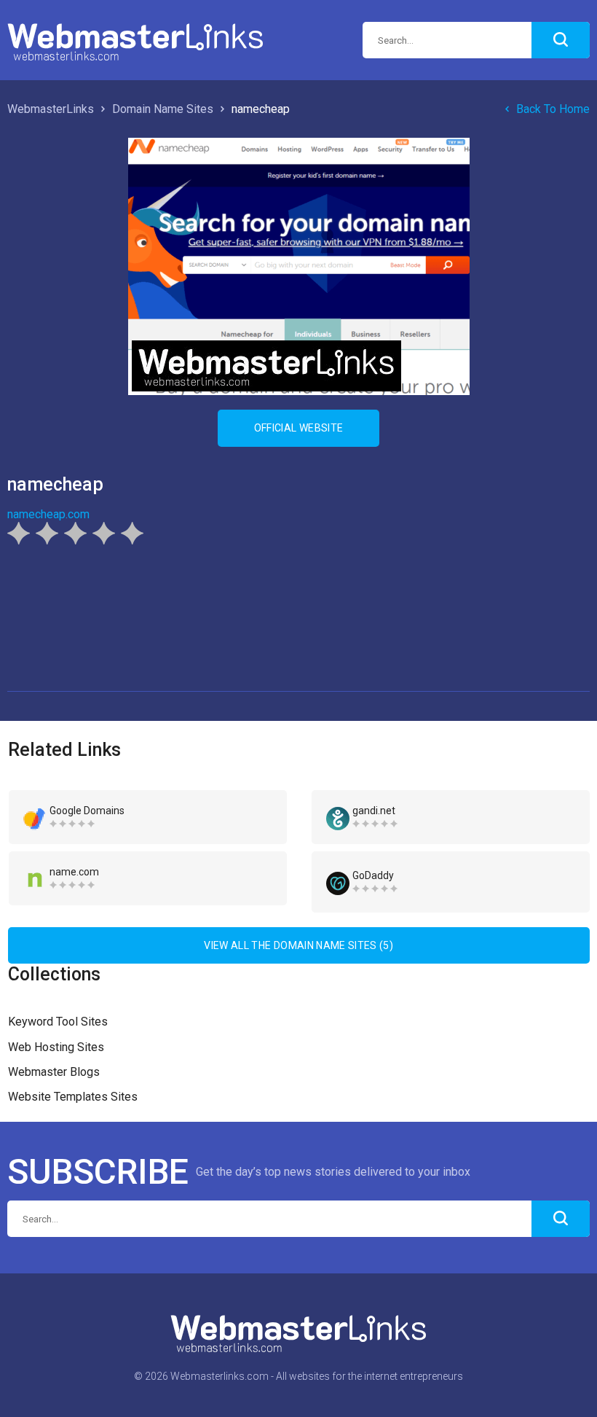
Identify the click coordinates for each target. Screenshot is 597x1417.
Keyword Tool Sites (58, 1021)
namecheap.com (48, 514)
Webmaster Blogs (54, 1072)
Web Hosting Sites (56, 1047)
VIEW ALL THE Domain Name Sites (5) (298, 945)
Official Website (299, 428)
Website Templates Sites (73, 1097)
